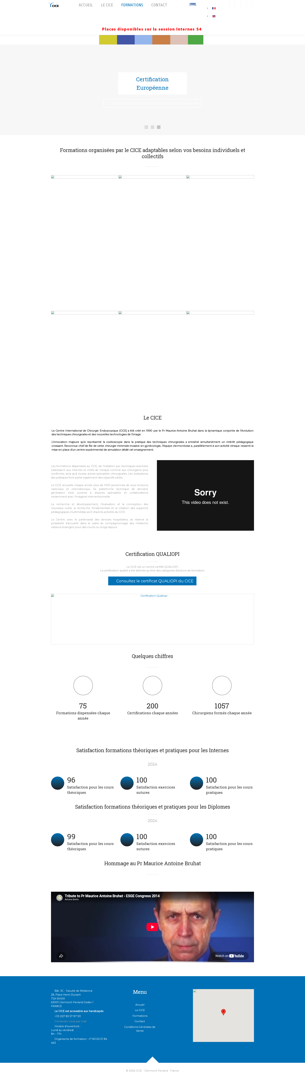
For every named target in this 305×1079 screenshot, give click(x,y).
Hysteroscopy (202, 268)
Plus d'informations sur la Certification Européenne (155, 103)
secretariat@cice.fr (214, 306)
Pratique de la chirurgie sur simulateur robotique (80, 233)
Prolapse (202, 212)
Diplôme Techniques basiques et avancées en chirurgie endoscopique (148, 198)
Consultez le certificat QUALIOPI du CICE (154, 581)
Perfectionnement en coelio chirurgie (152, 326)
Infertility (198, 235)
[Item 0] (146, 127)
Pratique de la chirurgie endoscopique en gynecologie (83, 191)
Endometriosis (202, 223)
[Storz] (193, 4)
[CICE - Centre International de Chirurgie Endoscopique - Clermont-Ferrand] (54, 5)
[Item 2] (158, 127)
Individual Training (140, 258)
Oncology (199, 246)
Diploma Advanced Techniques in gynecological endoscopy (148, 232)
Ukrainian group (203, 257)
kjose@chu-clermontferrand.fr (74, 336)
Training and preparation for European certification (151, 274)
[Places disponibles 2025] (152, 29)
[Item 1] (152, 127)
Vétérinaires (200, 279)
